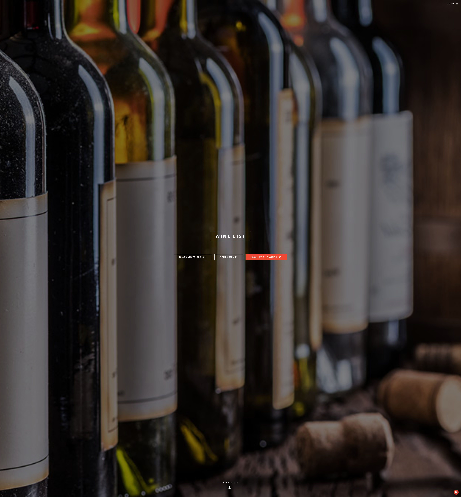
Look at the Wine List (266, 257)
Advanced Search (194, 257)
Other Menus (229, 257)
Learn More (229, 482)
